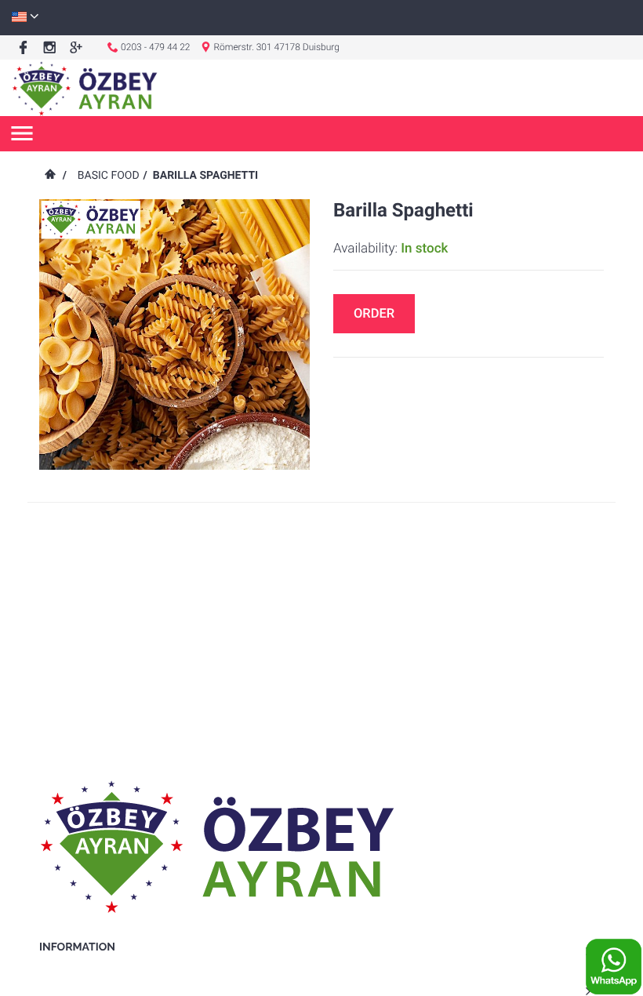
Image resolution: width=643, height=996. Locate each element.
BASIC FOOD (109, 175)
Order (374, 314)
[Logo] (85, 88)
